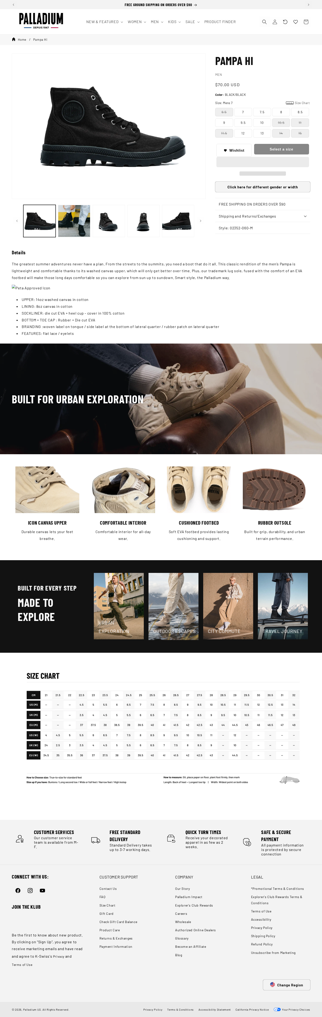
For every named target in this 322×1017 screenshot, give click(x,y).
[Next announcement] (308, 4)
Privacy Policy (261, 928)
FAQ (102, 897)
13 (262, 133)
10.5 (281, 123)
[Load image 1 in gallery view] (39, 221)
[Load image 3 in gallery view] (109, 221)
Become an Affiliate (190, 946)
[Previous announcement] (13, 4)
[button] (285, 22)
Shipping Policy (263, 936)
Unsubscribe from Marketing (273, 953)
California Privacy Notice (252, 1009)
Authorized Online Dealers (195, 930)
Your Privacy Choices (295, 1009)
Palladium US (32, 1009)
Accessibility (261, 919)
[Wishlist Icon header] (295, 22)
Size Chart (107, 905)
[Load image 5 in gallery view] (178, 221)
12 (243, 133)
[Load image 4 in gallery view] (143, 221)
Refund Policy (262, 944)
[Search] (264, 22)
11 (300, 123)
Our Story (182, 889)
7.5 (262, 112)
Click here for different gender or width (262, 187)
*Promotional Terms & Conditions (277, 889)
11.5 (224, 133)
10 (262, 123)
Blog (178, 955)
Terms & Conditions (180, 1009)
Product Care (109, 930)
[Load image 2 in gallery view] (74, 221)
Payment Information (115, 946)
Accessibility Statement (214, 1009)
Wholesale (183, 922)
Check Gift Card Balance (118, 922)
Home (22, 39)
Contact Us (108, 889)
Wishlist (236, 150)
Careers (181, 914)
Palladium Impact (188, 897)
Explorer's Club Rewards (194, 905)
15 (300, 133)
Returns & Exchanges (116, 938)
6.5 (224, 112)
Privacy (58, 956)
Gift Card (106, 914)
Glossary (182, 938)
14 (281, 133)
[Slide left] (17, 221)
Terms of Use (22, 965)
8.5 (300, 112)
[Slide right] (200, 221)
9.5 (243, 123)
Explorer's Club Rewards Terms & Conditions (277, 900)
